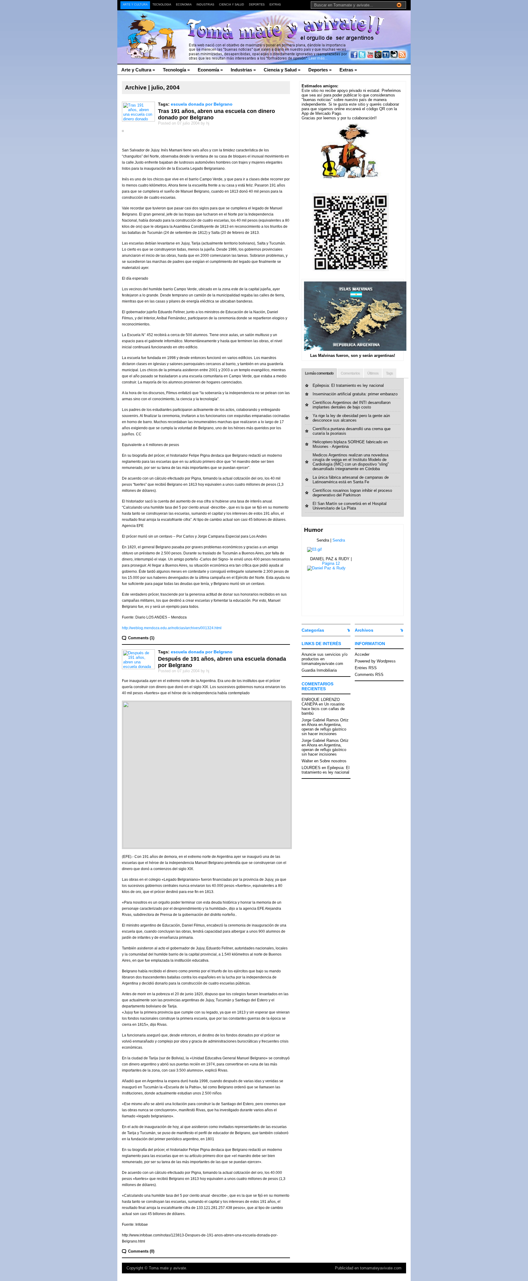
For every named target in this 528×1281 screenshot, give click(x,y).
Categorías (313, 630)
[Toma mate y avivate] (176, 24)
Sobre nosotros (333, 761)
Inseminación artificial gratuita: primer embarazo (355, 394)
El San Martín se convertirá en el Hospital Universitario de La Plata (350, 505)
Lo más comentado (319, 373)
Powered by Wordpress (375, 661)
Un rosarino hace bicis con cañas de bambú (323, 709)
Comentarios (350, 373)
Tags (389, 373)
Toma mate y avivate (167, 1268)
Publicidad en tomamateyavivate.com (368, 1268)
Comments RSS (369, 674)
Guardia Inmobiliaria (319, 670)
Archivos (364, 630)
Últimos (373, 373)
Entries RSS (366, 668)
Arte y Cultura (135, 4)
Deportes (257, 4)
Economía (184, 4)
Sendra (338, 540)
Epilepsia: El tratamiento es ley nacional (348, 385)
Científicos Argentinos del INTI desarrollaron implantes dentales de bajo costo (352, 404)
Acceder (362, 654)
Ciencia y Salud (231, 4)
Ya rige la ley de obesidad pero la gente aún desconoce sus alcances (351, 418)
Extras (275, 4)
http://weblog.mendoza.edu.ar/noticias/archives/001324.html (172, 628)
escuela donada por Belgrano (202, 104)
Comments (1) (141, 638)
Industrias (205, 4)
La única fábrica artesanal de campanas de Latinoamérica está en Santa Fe (351, 479)
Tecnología (161, 4)
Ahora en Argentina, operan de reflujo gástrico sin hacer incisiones (324, 729)
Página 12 (331, 563)
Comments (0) (141, 1251)
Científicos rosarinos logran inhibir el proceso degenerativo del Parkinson (352, 492)
